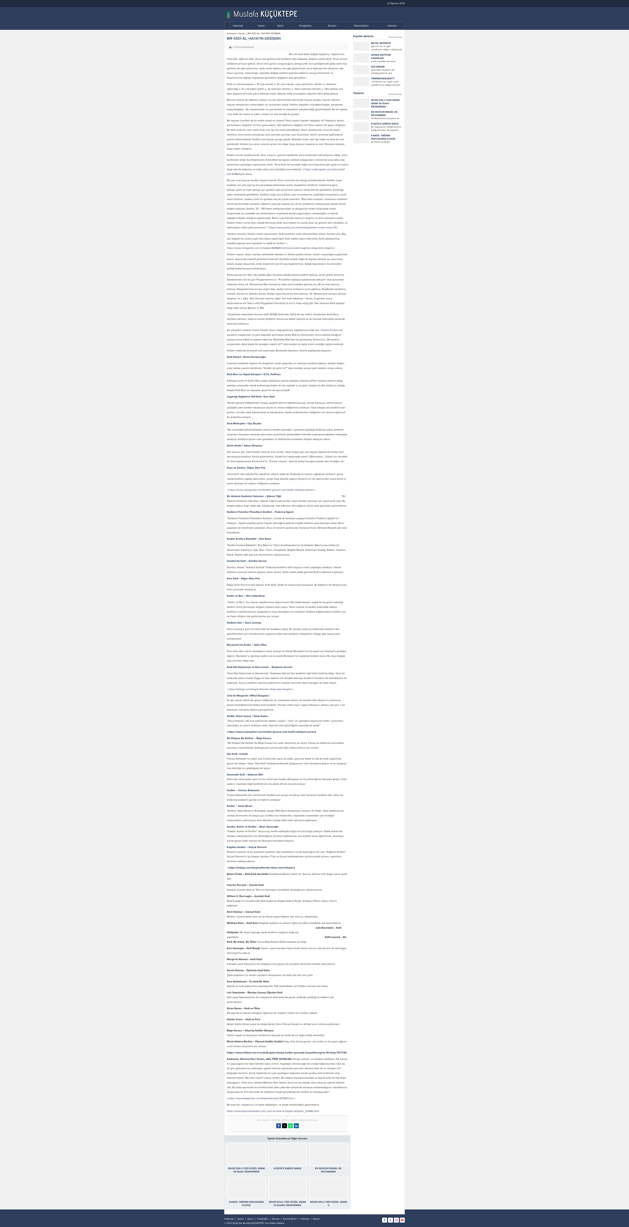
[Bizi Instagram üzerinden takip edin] (396, 1220)
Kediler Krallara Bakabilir (242, 539)
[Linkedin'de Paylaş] (296, 1125)
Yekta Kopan (260, 716)
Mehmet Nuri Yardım (252, 1059)
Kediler (231, 790)
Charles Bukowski (248, 790)
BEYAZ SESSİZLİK (381, 43)
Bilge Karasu (263, 738)
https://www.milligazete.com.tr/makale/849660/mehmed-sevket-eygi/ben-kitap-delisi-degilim (280, 248)
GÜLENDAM (378, 66)
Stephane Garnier (282, 667)
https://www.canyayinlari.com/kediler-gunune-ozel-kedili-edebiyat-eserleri (271, 490)
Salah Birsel (245, 806)
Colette (243, 754)
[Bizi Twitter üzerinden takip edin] (390, 1220)
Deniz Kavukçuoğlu (254, 357)
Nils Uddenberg (255, 596)
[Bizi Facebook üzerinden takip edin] (384, 1220)
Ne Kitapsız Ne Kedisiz (240, 738)
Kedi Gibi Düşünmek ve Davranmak (248, 667)
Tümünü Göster (395, 37)
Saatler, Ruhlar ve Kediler (242, 826)
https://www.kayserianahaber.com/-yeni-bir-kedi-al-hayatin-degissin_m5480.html (273, 1111)
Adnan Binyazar (253, 445)
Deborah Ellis (255, 774)
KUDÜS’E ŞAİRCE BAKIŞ (287, 1168)
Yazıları (241, 33)
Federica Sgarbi (284, 512)
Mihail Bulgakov (259, 695)
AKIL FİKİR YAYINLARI (278, 1059)
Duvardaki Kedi (236, 774)
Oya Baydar (255, 423)
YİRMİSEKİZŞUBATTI (382, 78)
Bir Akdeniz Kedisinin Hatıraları (245, 496)
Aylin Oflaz (260, 645)
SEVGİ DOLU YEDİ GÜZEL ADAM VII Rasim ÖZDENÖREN (385, 103)
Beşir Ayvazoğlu (269, 826)
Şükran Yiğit (274, 496)
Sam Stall (269, 396)
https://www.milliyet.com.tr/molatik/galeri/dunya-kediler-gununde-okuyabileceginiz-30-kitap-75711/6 (287, 1052)
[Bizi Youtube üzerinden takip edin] (402, 1220)
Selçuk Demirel (257, 847)
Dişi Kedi (232, 754)
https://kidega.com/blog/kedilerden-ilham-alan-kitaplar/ (260, 689)
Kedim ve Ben (235, 596)
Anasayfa (231, 33)
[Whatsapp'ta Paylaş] (290, 1125)
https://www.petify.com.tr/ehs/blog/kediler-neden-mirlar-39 (302, 227)
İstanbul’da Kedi (236, 561)
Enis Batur (265, 539)
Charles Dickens (330, 330)
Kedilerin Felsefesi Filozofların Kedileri (249, 512)
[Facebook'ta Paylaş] (278, 1125)
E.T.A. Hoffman (272, 374)
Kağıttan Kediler (236, 847)
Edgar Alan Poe (256, 467)
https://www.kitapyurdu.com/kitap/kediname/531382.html (261, 1098)
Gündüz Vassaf (257, 561)
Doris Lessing (253, 622)
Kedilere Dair (234, 622)
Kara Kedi (233, 578)
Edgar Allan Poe (250, 578)
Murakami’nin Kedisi (239, 645)
